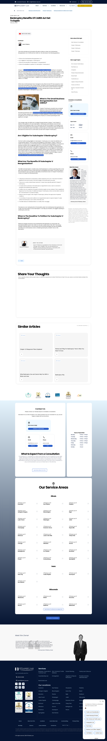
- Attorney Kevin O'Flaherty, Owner (78, 201)
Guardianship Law (43, 676)
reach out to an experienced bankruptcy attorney (30, 155)
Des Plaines (55, 688)
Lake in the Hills (56, 703)
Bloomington (55, 691)
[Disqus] (53, 299)
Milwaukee (82, 697)
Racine (54, 694)
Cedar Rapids (42, 700)
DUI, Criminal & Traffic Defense (58, 672)
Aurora (54, 706)
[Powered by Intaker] (96, 738)
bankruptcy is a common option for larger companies (37, 70)
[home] (22, 5)
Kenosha (40, 694)
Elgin (67, 694)
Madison (81, 694)
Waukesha (69, 688)
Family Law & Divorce (85, 671)
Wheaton (41, 706)
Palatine (81, 688)
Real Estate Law (42, 680)
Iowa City (68, 691)
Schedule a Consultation (52, 618)
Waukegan (55, 697)
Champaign (55, 700)
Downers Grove (70, 700)
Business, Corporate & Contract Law (44, 672)
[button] (27, 504)
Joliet (67, 697)
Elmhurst (40, 703)
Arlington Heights (43, 691)
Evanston (41, 688)
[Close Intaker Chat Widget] (103, 701)
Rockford (40, 709)
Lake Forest (41, 697)
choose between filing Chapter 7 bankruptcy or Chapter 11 (47, 112)
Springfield (41, 713)
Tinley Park (69, 703)
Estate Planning (70, 671)
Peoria (67, 709)
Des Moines (55, 713)
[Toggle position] (100, 701)
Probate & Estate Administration (84, 676)
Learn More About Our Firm (40, 470)
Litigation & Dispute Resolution (71, 676)
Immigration (55, 676)
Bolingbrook (69, 706)
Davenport (55, 709)
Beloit (80, 691)
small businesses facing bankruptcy (27, 88)
